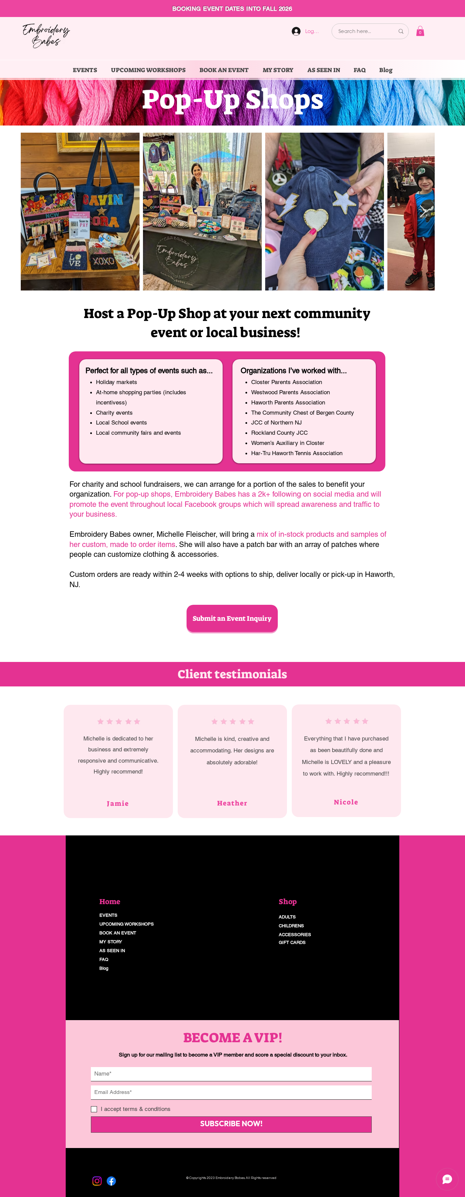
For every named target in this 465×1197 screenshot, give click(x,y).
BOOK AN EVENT (117, 932)
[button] (420, 31)
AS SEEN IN (112, 950)
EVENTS (108, 915)
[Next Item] (423, 211)
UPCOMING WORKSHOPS (126, 924)
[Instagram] (97, 1181)
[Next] (428, 8)
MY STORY (110, 941)
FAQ (103, 959)
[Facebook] (111, 1181)
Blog (103, 968)
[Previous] (36, 8)
